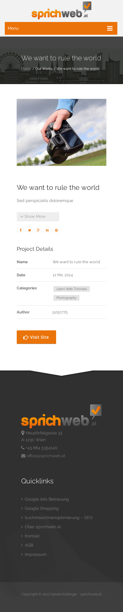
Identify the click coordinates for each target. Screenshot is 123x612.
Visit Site (39, 337)
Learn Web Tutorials (71, 289)
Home (26, 69)
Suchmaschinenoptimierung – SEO (58, 517)
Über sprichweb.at (42, 526)
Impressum (35, 554)
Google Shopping (41, 508)
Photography (66, 298)
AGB (28, 545)
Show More (34, 216)
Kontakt (32, 536)
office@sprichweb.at (45, 455)
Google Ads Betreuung (46, 499)
